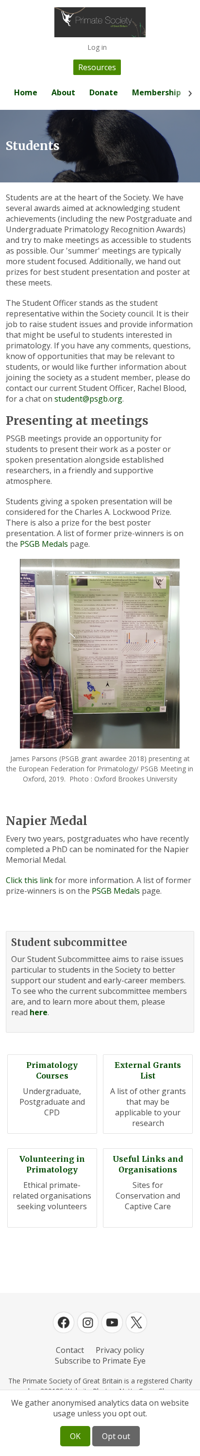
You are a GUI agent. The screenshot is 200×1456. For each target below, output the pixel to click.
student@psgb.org (88, 398)
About (63, 92)
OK (75, 1436)
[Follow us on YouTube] (112, 1322)
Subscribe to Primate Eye (100, 1360)
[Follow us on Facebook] (63, 1322)
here (39, 1012)
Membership (156, 92)
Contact (70, 1350)
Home (25, 92)
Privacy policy (120, 1350)
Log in (97, 47)
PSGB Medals (44, 544)
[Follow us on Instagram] (88, 1322)
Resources (97, 67)
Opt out (116, 1436)
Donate (103, 92)
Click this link (29, 880)
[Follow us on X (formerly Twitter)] (136, 1322)
